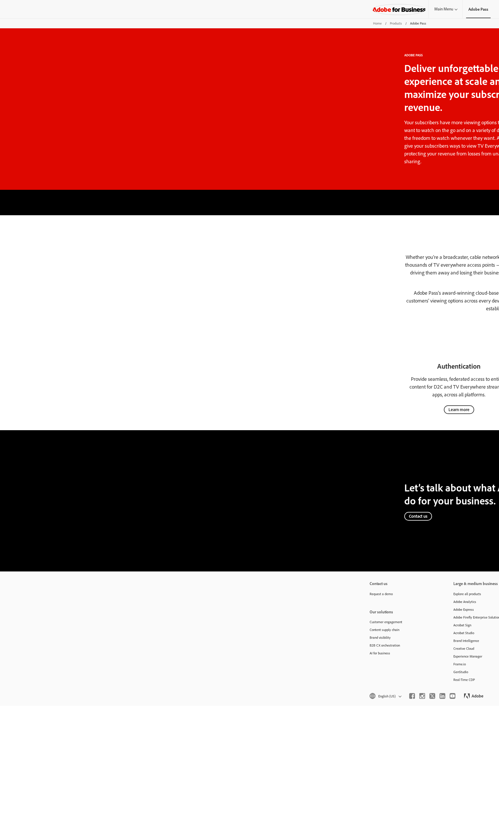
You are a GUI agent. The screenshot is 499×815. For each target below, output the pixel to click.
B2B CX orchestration (385, 645)
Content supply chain (384, 630)
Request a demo (381, 594)
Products (396, 23)
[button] (385, 696)
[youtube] (452, 696)
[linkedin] (442, 696)
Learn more (459, 409)
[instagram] (422, 696)
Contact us (418, 516)
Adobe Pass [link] (478, 9)
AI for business (380, 653)
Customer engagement (386, 622)
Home (377, 23)
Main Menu (443, 9)
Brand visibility (380, 637)
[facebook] (412, 696)
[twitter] (432, 696)
